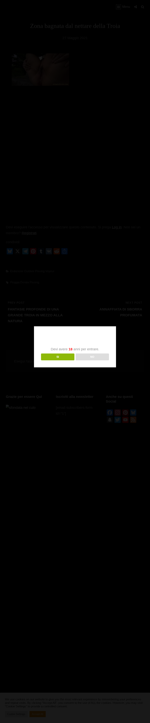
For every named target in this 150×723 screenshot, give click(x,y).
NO (92, 356)
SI (57, 356)
